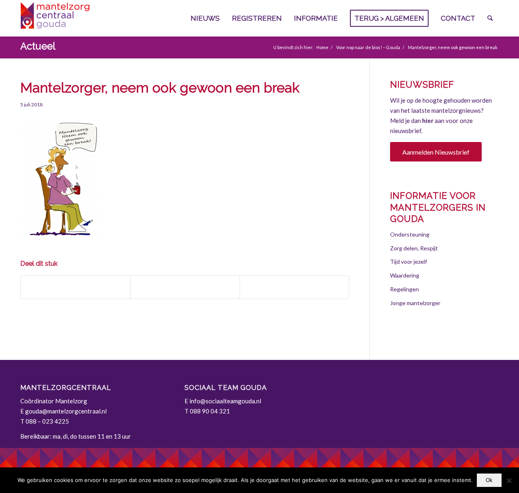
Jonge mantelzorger (415, 302)
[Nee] (509, 480)
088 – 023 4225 (47, 421)
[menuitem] (205, 18)
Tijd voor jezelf (408, 261)
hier (427, 120)
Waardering (404, 275)
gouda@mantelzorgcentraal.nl (66, 411)
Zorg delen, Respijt (414, 248)
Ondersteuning (409, 234)
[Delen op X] (185, 287)
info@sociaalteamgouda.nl (225, 401)
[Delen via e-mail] (294, 287)
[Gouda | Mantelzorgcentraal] (81, 18)
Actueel (38, 46)
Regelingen (404, 289)
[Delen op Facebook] (75, 287)
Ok (489, 480)
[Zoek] (490, 18)
